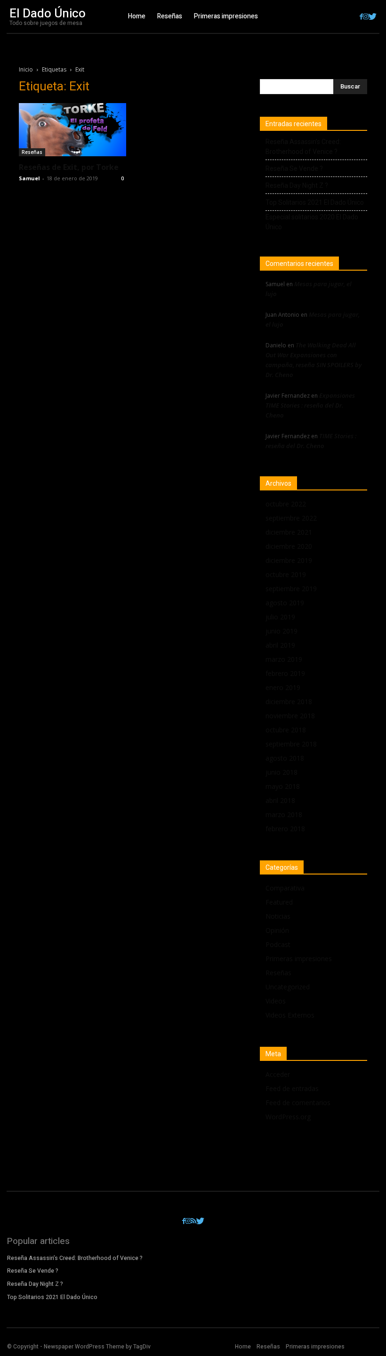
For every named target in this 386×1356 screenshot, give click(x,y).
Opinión (277, 930)
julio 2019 (280, 616)
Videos (275, 1000)
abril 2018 (280, 800)
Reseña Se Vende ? (294, 168)
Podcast (277, 944)
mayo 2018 (282, 786)
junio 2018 (281, 772)
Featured (279, 902)
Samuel (29, 178)
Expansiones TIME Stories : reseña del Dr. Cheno (310, 405)
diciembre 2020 (288, 546)
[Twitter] (373, 17)
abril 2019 (280, 645)
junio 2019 (281, 630)
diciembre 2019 (288, 560)
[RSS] (193, 1221)
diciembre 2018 (288, 701)
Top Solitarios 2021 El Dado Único (314, 202)
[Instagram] (366, 17)
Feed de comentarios (297, 1102)
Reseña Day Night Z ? (296, 185)
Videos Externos (289, 1015)
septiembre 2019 (291, 588)
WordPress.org (288, 1116)
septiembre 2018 (291, 743)
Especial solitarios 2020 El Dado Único (311, 222)
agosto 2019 (284, 602)
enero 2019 (282, 687)
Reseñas (32, 152)
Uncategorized (287, 986)
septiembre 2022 (291, 518)
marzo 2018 (283, 814)
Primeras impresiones (298, 958)
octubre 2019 (285, 574)
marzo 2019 (283, 659)
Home (243, 1346)
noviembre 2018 (290, 715)
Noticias (277, 916)
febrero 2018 (285, 828)
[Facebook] (361, 17)
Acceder (277, 1074)
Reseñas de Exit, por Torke (69, 167)
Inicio (26, 69)
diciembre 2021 (288, 532)
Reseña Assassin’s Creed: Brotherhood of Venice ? (303, 146)
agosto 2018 (284, 758)
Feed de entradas (292, 1088)
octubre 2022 (285, 503)
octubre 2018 (285, 729)
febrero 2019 (285, 673)
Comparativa (285, 887)
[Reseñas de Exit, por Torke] (72, 129)
